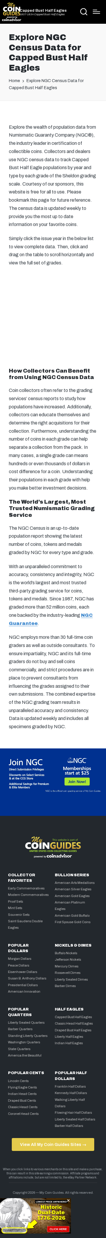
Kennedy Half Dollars (71, 1093)
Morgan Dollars (19, 958)
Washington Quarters (24, 1042)
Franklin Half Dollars (70, 1086)
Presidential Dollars (23, 985)
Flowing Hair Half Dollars (73, 1112)
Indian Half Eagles (69, 1043)
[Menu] (96, 12)
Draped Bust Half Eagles (73, 1030)
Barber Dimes (65, 986)
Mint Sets (15, 908)
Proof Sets (15, 901)
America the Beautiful (25, 1055)
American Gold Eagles (72, 896)
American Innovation (24, 991)
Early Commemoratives (26, 888)
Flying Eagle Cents (22, 1087)
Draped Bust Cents (22, 1100)
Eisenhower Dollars (22, 972)
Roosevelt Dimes (67, 972)
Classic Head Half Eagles (74, 1023)
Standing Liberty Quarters (27, 1035)
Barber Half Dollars (69, 1125)
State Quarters (19, 1049)
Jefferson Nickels (68, 959)
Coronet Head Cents (23, 1113)
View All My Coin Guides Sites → (53, 1144)
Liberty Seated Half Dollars (75, 1119)
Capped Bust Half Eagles (43, 11)
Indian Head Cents (22, 1094)
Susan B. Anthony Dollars (27, 978)
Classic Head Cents (22, 1107)
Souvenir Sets (18, 914)
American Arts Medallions (75, 882)
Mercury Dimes (66, 966)
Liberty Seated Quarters (26, 1022)
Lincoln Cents (18, 1081)
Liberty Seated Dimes (71, 979)
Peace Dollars (18, 965)
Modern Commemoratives (28, 894)
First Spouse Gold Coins (72, 922)
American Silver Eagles (73, 889)
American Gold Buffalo (72, 915)
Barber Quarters (20, 1029)
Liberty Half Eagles (69, 1036)
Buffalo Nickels (66, 953)
